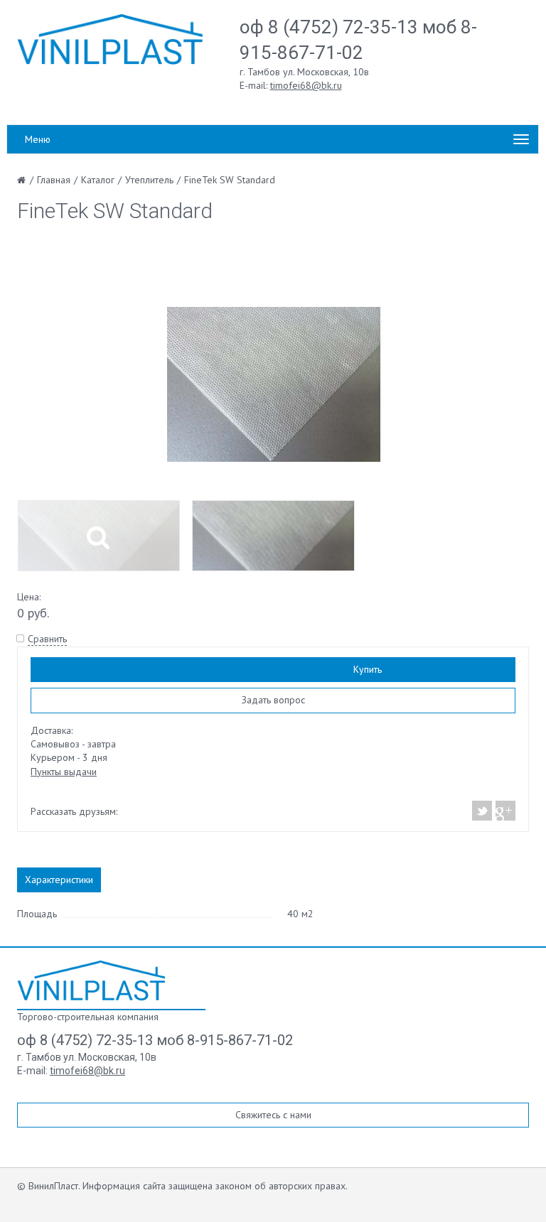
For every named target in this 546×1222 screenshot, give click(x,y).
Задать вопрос (273, 699)
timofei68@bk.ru (306, 85)
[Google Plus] (504, 811)
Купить (367, 669)
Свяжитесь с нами (273, 1114)
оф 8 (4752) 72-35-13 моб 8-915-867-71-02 (155, 1040)
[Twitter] (482, 811)
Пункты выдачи (64, 771)
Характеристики (59, 879)
